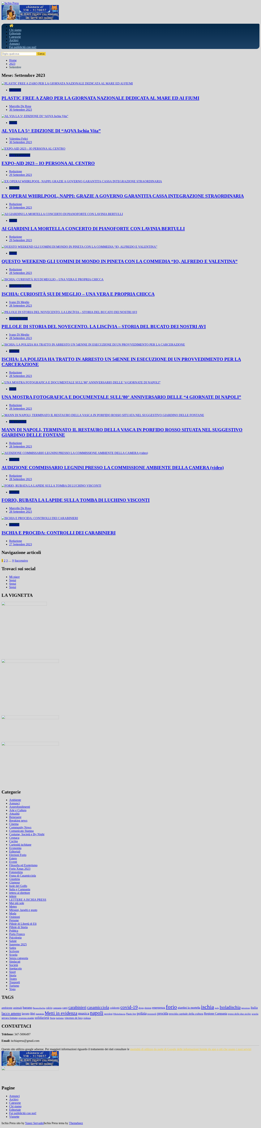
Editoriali (14, 851)
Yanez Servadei (34, 1123)
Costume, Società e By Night (26, 834)
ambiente (7, 1007)
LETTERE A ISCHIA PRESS (27, 899)
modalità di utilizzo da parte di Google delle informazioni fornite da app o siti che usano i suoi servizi (190, 1049)
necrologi (108, 1014)
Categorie (15, 36)
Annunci (14, 43)
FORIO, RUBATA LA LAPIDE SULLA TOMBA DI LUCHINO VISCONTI (76, 500)
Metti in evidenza (61, 1013)
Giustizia (14, 879)
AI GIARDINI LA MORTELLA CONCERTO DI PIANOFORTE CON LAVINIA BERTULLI (93, 228)
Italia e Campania (19, 155)
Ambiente (15, 90)
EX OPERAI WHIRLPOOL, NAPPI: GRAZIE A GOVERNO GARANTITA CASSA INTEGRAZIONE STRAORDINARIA (123, 195)
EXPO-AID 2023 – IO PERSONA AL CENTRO (48, 163)
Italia (254, 1007)
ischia (207, 1007)
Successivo (21, 560)
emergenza (158, 1007)
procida (162, 1013)
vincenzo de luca (74, 1017)
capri (65, 1007)
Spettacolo (15, 968)
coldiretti (115, 1007)
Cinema (14, 824)
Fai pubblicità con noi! (22, 47)
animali (17, 1007)
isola (217, 1008)
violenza (87, 1018)
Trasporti (14, 982)
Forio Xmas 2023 (19, 868)
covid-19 (129, 1007)
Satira (12, 947)
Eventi (13, 122)
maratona (40, 1014)
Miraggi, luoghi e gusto (23, 910)
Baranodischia (39, 1008)
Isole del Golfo (18, 886)
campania (57, 1008)
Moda (12, 913)
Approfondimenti (19, 806)
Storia (12, 389)
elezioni (147, 1008)
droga (141, 1008)
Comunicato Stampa (21, 830)
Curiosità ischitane (20, 285)
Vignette (14, 1116)
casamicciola (98, 1007)
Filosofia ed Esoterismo (23, 865)
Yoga (12, 989)
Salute (13, 941)
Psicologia (15, 937)
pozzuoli (151, 1013)
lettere (12, 896)
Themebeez (76, 1123)
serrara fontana (10, 1017)
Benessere (15, 817)
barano (27, 1007)
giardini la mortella (189, 1007)
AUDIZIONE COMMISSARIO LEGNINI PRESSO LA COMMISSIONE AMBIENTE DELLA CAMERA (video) (113, 467)
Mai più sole (16, 903)
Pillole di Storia (18, 318)
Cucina (13, 841)
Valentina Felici (18, 138)
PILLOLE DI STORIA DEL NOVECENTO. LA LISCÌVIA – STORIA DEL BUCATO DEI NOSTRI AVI (104, 326)
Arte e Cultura (17, 421)
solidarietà (42, 1018)
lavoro (25, 1013)
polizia (142, 1013)
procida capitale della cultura (186, 1013)
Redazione (15, 171)
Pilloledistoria (119, 1014)
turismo (60, 1018)
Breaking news (18, 820)
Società (13, 965)
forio (171, 1007)
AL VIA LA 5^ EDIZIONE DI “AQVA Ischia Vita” (51, 130)
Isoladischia (230, 1007)
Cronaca (14, 187)
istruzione (245, 1008)
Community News (20, 827)
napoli (96, 1013)
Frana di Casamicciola (22, 875)
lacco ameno (11, 1013)
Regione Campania (215, 1013)
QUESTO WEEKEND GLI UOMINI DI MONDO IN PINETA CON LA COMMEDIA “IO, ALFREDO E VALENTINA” (119, 261)
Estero (13, 858)
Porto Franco (17, 934)
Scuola (13, 954)
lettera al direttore (19, 892)
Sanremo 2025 (18, 944)
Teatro (13, 253)
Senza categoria (18, 958)
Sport (12, 972)
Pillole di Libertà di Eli (22, 923)
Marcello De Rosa (20, 106)
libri (32, 1013)
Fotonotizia (16, 872)
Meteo (13, 906)
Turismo (14, 985)
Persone (14, 920)
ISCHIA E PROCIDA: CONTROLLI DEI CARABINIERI (59, 532)
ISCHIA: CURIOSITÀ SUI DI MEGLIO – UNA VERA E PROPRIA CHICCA (78, 294)
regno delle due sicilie (239, 1014)
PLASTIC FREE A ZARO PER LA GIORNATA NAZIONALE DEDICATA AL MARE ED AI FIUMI (100, 98)
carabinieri (77, 1007)
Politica (13, 930)
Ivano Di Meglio (19, 302)
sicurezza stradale (26, 1018)
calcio (49, 1007)
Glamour (14, 882)
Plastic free (131, 1014)
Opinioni (14, 916)
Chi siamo (15, 30)
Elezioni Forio (17, 855)
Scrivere (14, 951)
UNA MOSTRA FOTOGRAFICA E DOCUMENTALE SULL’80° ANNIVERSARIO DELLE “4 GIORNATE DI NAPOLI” (121, 397)
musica (83, 1013)
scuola (255, 1014)
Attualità (14, 813)
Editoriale (15, 33)
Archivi (13, 40)
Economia (15, 848)
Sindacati (14, 961)
